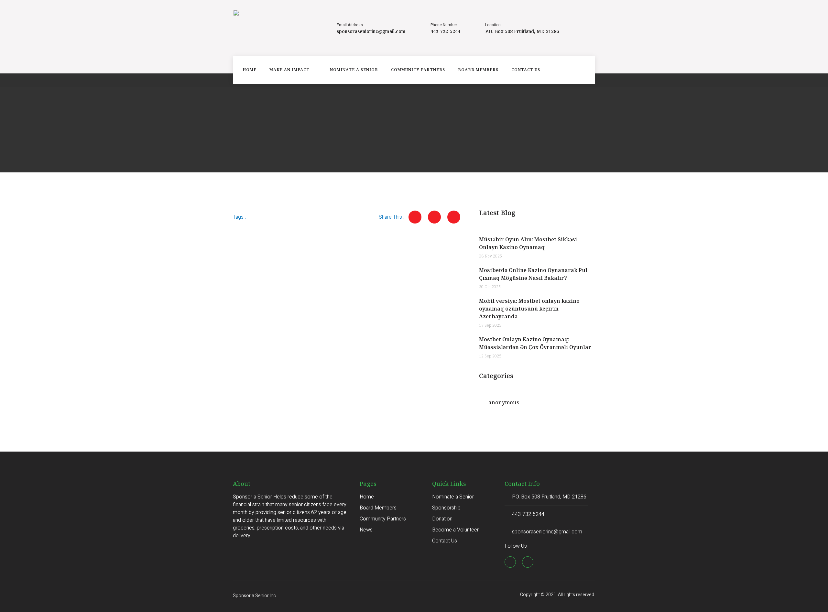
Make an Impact (289, 69)
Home (249, 69)
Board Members (478, 69)
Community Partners (418, 69)
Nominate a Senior (354, 69)
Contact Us (525, 69)
